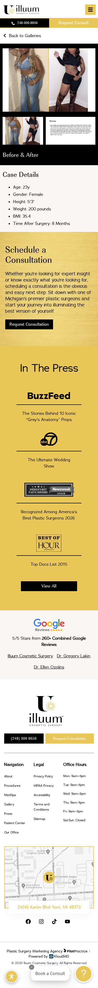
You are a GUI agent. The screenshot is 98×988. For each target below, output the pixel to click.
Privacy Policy (43, 776)
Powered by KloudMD (49, 956)
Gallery (9, 804)
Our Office (11, 832)
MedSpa (10, 795)
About (8, 776)
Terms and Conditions (42, 806)
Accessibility (42, 795)
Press (8, 814)
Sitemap (39, 819)
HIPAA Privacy (44, 785)
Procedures (12, 785)
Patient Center (14, 823)
